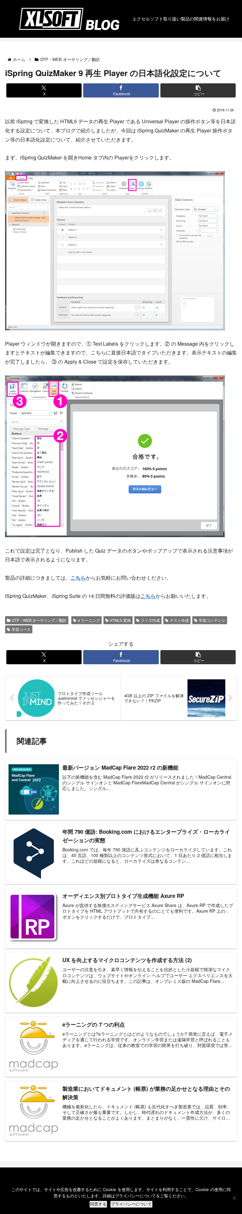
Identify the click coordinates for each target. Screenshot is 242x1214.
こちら (78, 577)
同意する (98, 1204)
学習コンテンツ (212, 620)
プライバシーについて (131, 1204)
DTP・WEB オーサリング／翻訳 (39, 620)
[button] (198, 90)
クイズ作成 (150, 620)
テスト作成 (179, 620)
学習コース (21, 629)
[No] (234, 1198)
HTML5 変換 (120, 620)
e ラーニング (89, 620)
